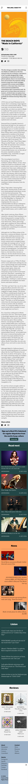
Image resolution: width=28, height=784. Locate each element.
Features (17, 749)
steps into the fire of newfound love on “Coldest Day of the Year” (13, 633)
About (3, 745)
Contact (3, 751)
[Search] (2, 8)
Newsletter (4, 747)
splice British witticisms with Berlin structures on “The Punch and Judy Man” (13, 666)
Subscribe (14, 439)
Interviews (5, 471)
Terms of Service (6, 778)
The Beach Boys (10, 40)
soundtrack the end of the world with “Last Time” (13, 642)
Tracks (17, 751)
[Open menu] (26, 7)
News (16, 747)
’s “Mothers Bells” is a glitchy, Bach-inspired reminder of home (13, 650)
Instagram (4, 759)
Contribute (4, 753)
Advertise (4, 749)
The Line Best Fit (14, 7)
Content (17, 745)
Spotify (3, 761)
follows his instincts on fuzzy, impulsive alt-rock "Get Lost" (13, 658)
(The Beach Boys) (15, 58)
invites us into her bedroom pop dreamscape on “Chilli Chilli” (14, 675)
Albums (5, 58)
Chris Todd (11, 56)
